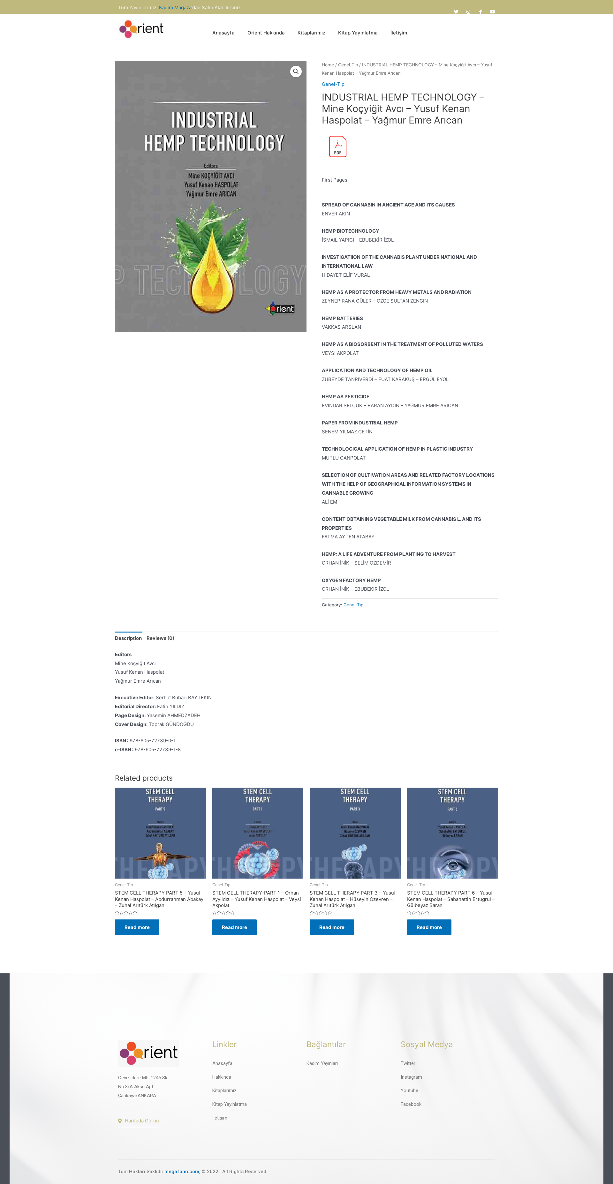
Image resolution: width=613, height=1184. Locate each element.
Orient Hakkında (266, 33)
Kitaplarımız (311, 33)
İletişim (398, 33)
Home (328, 64)
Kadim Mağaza (175, 7)
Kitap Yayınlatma (358, 33)
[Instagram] (468, 12)
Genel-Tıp (348, 64)
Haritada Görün (142, 1121)
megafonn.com (181, 1171)
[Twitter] (456, 12)
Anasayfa (223, 33)
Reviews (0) (160, 638)
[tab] (128, 638)
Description (128, 638)
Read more (137, 927)
